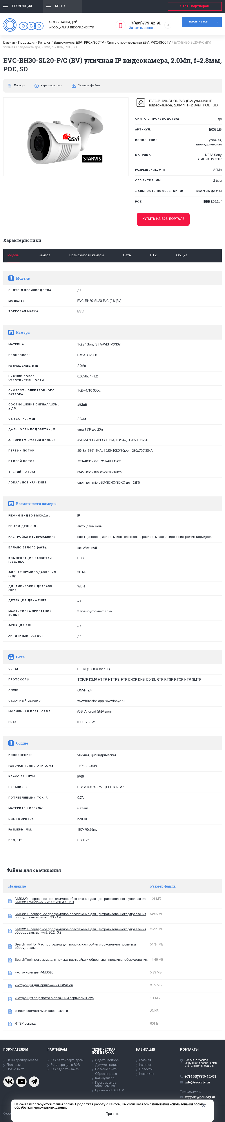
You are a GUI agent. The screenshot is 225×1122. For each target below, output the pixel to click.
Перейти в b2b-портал (199, 24)
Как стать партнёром (67, 1060)
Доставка (14, 1065)
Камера (44, 255)
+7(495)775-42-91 (145, 23)
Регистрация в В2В (65, 1065)
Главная (9, 42)
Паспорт (19, 85)
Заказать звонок (141, 28)
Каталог (44, 42)
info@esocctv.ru (197, 1082)
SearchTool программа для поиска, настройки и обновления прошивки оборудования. (81, 959)
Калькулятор (104, 1078)
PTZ (153, 255)
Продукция (22, 6)
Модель (13, 255)
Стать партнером (194, 6)
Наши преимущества (22, 1060)
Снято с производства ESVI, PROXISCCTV (139, 42)
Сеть (127, 255)
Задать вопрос (107, 1060)
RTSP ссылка (25, 1023)
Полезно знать (106, 1069)
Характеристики (51, 85)
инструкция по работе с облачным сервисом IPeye (54, 998)
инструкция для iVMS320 (34, 972)
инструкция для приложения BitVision (44, 985)
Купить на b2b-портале (163, 219)
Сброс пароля (106, 1074)
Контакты (146, 1074)
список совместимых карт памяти (41, 1010)
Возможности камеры (86, 255)
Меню (60, 6)
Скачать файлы (89, 85)
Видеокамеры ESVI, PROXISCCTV (79, 42)
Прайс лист (15, 1069)
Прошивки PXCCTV (109, 1090)
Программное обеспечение (105, 1084)
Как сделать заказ (65, 1069)
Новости (145, 1069)
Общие (181, 255)
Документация (106, 1065)
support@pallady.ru (200, 1097)
